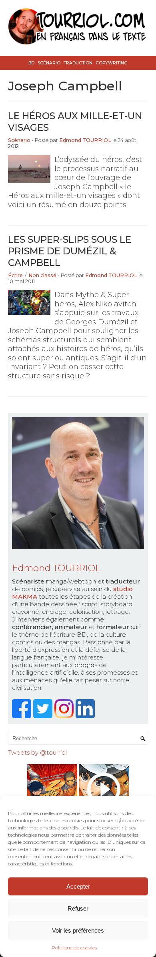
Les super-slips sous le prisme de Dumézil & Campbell (69, 251)
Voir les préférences (78, 930)
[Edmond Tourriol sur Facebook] (22, 716)
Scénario (49, 63)
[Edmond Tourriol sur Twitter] (43, 716)
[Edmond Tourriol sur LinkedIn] (86, 716)
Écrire (15, 275)
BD (31, 63)
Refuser (78, 908)
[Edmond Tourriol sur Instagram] (65, 716)
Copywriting (112, 63)
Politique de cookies (74, 948)
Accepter (78, 886)
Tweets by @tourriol (37, 752)
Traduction (78, 63)
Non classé (42, 275)
